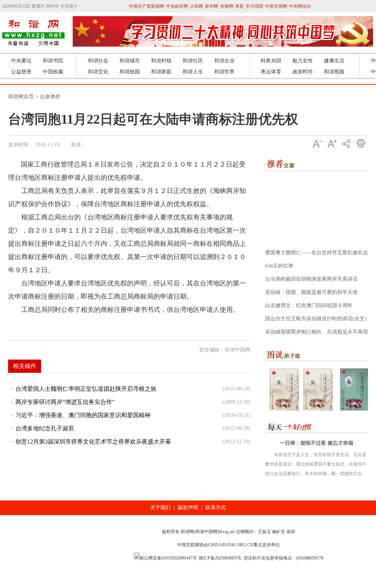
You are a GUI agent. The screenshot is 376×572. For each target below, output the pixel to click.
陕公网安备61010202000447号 (168, 558)
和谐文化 (98, 71)
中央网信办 (300, 6)
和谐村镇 (161, 60)
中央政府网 (177, 6)
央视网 (226, 6)
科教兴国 (271, 60)
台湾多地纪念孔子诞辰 (44, 428)
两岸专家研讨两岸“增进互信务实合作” (65, 402)
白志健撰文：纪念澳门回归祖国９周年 (308, 305)
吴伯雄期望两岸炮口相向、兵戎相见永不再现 (316, 332)
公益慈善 (21, 71)
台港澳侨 (50, 96)
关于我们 (160, 507)
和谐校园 (129, 71)
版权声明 (188, 507)
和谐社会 (98, 60)
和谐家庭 (161, 71)
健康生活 (334, 60)
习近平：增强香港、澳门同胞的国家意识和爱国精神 (83, 415)
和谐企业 (224, 60)
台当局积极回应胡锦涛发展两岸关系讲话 (311, 279)
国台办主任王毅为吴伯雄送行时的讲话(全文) (315, 318)
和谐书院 (53, 60)
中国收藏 (53, 71)
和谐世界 (224, 71)
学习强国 (254, 6)
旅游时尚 (302, 71)
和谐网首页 (21, 96)
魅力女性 (302, 60)
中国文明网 (276, 6)
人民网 (196, 6)
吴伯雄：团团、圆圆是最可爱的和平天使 (311, 292)
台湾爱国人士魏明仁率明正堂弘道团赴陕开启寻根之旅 (85, 389)
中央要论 (21, 60)
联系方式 (215, 507)
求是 (239, 6)
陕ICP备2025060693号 (220, 558)
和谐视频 (334, 71)
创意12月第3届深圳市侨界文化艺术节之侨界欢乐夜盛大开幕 (93, 441)
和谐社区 (192, 60)
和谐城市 (129, 60)
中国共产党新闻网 (146, 6)
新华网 (211, 6)
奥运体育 (271, 71)
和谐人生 (192, 71)
